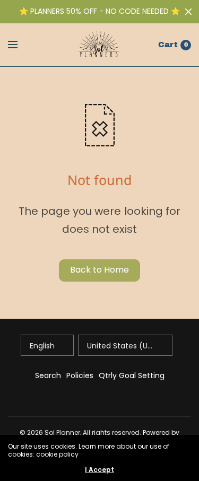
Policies (79, 375)
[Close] (188, 11)
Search (48, 375)
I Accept (99, 470)
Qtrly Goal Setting (132, 375)
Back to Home (99, 270)
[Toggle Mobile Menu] (19, 45)
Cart (168, 44)
